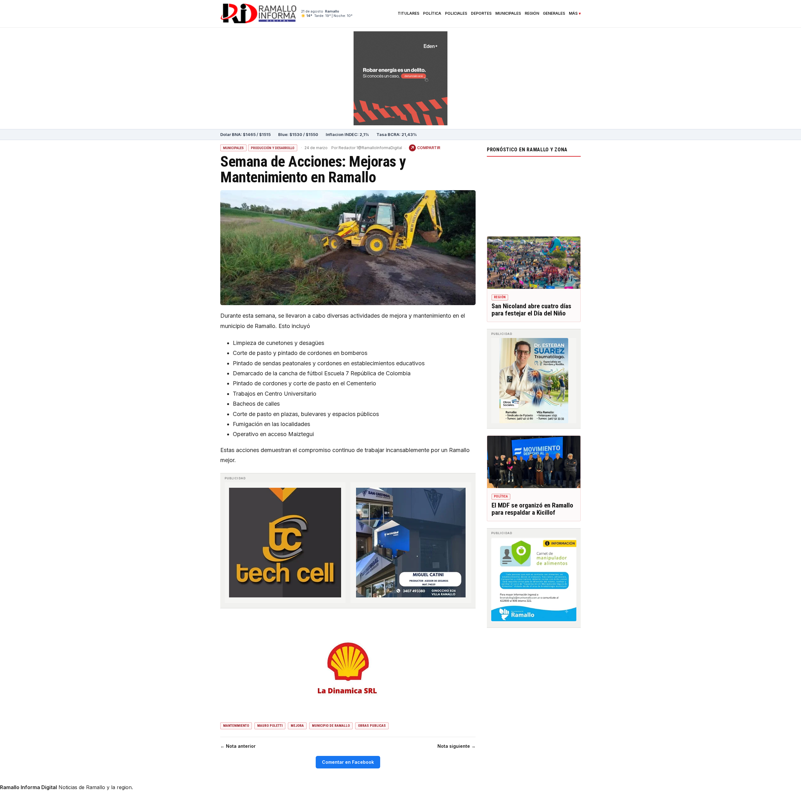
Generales (554, 13)
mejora (297, 726)
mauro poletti (270, 726)
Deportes (481, 13)
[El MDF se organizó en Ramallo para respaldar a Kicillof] (533, 462)
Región (532, 13)
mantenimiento (236, 726)
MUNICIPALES (233, 148)
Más (573, 13)
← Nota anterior (238, 746)
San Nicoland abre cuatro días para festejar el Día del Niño (531, 309)
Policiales (456, 13)
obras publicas (372, 726)
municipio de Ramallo (331, 726)
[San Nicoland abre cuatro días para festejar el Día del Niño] (533, 263)
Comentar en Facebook (348, 762)
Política (432, 13)
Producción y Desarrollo (272, 148)
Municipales (508, 13)
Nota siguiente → (456, 746)
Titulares (408, 13)
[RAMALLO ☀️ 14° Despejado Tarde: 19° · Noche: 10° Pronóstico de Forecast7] (534, 194)
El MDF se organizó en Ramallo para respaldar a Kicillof (532, 509)
